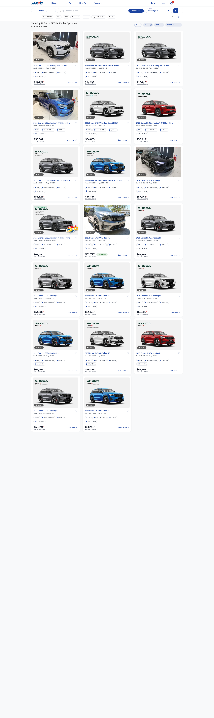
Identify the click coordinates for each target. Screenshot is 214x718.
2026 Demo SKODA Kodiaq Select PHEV (101, 123)
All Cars (54, 3)
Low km (86, 17)
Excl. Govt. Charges (39, 83)
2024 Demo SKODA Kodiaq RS (148, 180)
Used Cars (68, 3)
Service (97, 3)
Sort (150, 8)
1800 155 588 (159, 3)
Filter (41, 11)
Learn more (71, 82)
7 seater (111, 17)
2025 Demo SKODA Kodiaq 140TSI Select (102, 65)
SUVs (58, 17)
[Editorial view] (180, 10)
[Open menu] (180, 3)
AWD (66, 17)
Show (174, 17)
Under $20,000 (47, 17)
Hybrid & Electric (99, 17)
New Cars (83, 3)
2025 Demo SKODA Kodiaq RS (97, 238)
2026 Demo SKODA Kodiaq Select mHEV (50, 65)
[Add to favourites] (76, 65)
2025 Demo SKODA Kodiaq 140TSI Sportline (51, 123)
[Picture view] (175, 10)
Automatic (75, 17)
